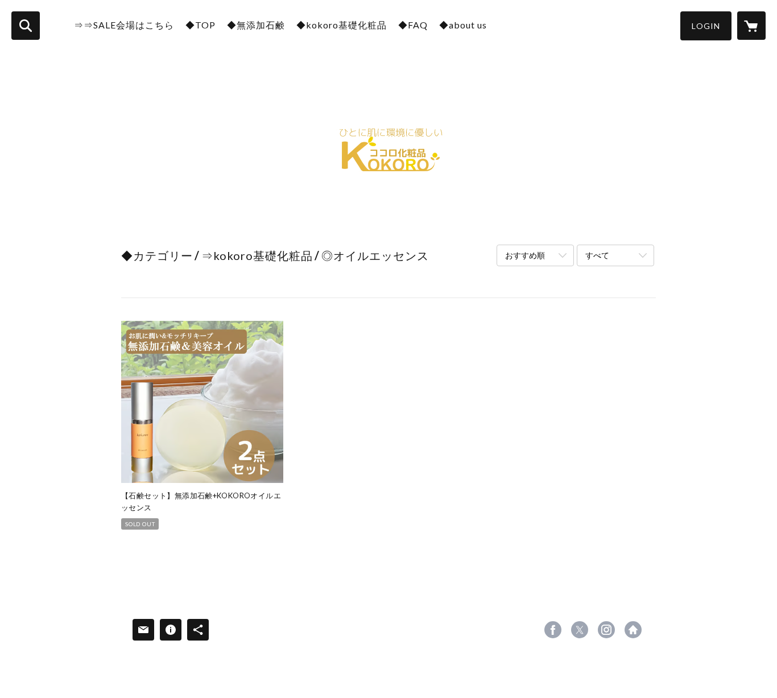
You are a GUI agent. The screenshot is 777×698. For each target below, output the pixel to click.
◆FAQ (413, 24)
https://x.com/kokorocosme (579, 629)
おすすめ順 (525, 255)
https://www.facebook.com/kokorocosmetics (552, 629)
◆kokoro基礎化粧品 (341, 24)
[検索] (25, 25)
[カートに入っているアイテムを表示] (751, 25)
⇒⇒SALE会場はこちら (124, 24)
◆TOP (200, 24)
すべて (597, 255)
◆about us (463, 24)
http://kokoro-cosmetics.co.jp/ (633, 629)
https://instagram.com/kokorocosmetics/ (606, 629)
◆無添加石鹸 (256, 24)
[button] (705, 25)
